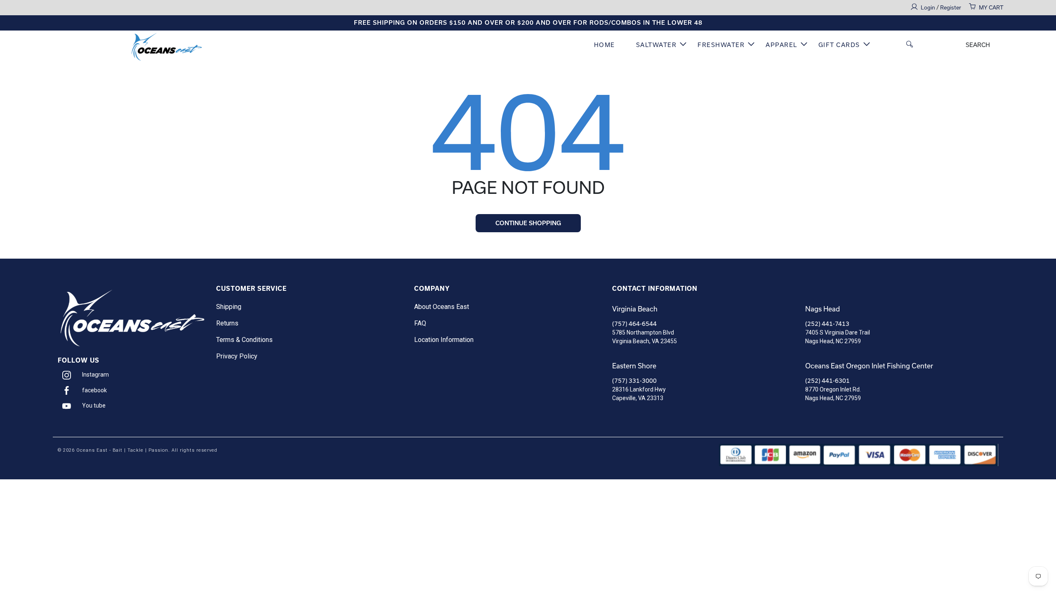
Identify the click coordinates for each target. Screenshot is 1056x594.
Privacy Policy (236, 356)
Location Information (444, 340)
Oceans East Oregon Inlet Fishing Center (869, 366)
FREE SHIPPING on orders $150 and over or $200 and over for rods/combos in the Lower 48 (528, 22)
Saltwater (656, 45)
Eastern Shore (634, 366)
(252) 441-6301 (827, 380)
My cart (991, 8)
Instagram (95, 374)
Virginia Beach (635, 309)
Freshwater (721, 45)
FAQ (420, 323)
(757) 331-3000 (634, 380)
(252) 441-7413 (827, 324)
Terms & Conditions (244, 340)
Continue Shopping (528, 223)
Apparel (781, 45)
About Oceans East (441, 307)
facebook (94, 390)
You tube (94, 405)
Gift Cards (839, 45)
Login (928, 8)
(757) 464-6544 (634, 324)
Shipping (228, 307)
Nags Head (822, 309)
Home (604, 45)
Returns (227, 323)
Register (950, 8)
